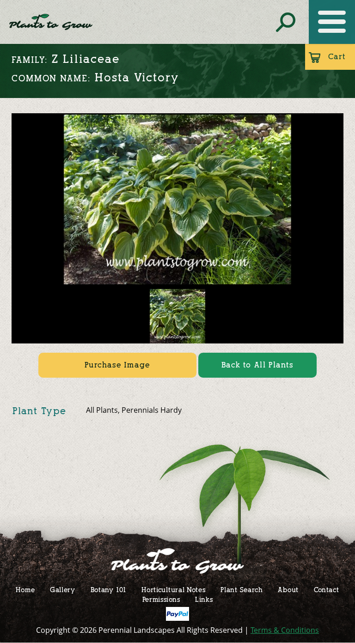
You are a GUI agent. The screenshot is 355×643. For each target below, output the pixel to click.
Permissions (161, 599)
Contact (326, 589)
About (288, 589)
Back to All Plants (257, 365)
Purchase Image (117, 365)
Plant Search (241, 589)
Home (25, 589)
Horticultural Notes (173, 589)
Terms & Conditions (285, 630)
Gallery (62, 589)
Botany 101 (109, 589)
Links (204, 599)
